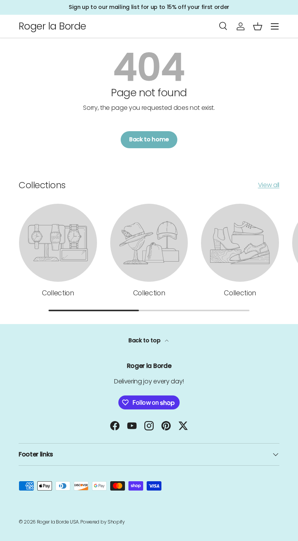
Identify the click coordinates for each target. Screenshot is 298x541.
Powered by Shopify (102, 521)
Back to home (149, 139)
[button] (257, 26)
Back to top (145, 340)
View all (268, 184)
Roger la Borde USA (58, 521)
